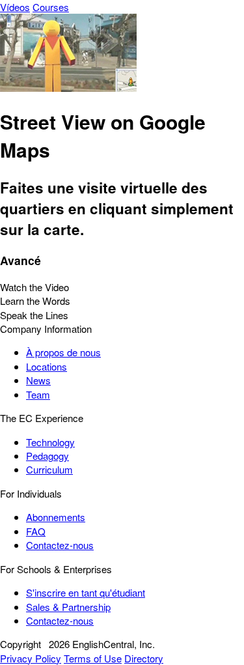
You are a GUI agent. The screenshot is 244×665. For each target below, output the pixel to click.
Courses (51, 7)
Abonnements (55, 517)
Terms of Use (93, 658)
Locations (46, 366)
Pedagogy (47, 455)
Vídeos (15, 7)
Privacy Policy (30, 658)
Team (38, 394)
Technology (50, 442)
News (38, 380)
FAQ (36, 531)
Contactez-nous (60, 545)
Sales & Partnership (68, 607)
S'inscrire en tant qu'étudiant (85, 592)
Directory (143, 658)
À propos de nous (63, 352)
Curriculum (49, 469)
